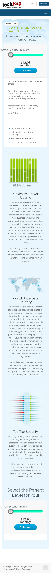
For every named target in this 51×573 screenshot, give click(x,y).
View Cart (43, 4)
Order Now (25, 70)
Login (33, 3)
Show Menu (12, 23)
